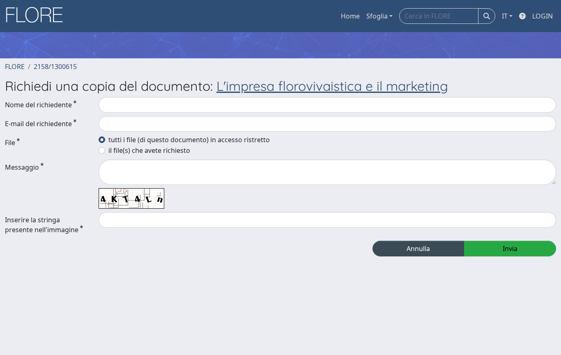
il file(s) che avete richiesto (149, 150)
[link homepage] (37, 16)
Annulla (418, 248)
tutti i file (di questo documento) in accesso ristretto (189, 139)
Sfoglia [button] (377, 16)
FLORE (15, 66)
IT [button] (505, 16)
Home (350, 16)
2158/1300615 (55, 66)
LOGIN (542, 16)
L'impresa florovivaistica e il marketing (332, 86)
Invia (510, 248)
